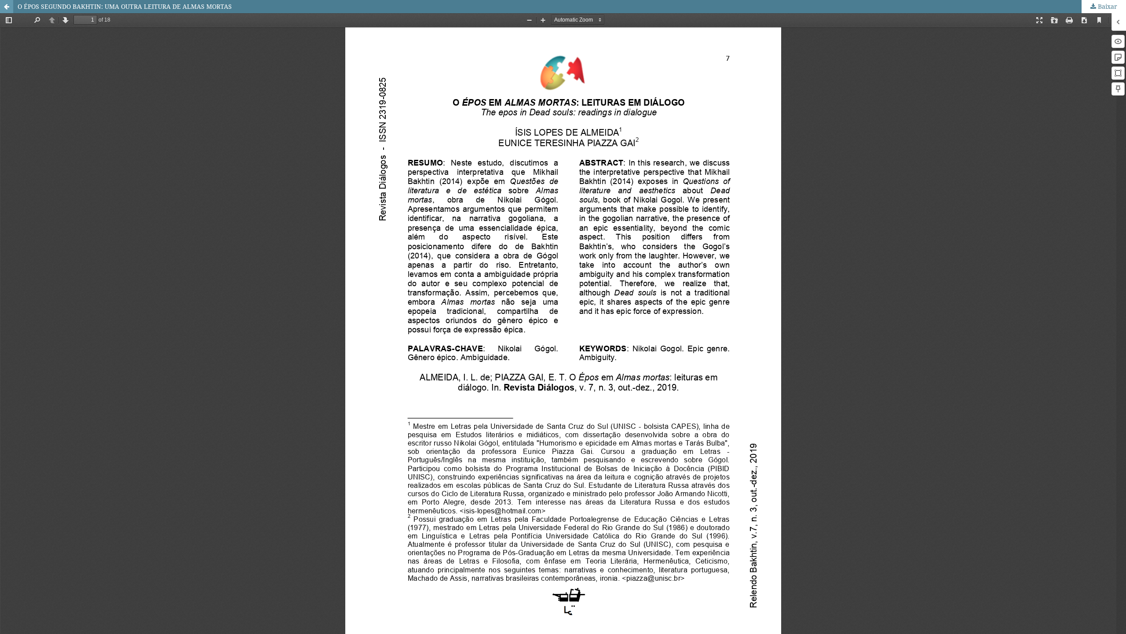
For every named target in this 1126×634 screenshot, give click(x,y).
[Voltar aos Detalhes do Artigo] (6, 6)
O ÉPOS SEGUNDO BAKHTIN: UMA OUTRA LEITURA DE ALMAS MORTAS (125, 6)
